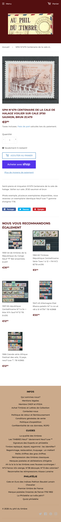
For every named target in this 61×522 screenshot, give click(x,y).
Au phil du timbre (18, 508)
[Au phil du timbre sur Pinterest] (50, 514)
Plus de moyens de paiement (19, 172)
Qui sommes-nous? (30, 397)
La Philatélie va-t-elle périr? (30, 495)
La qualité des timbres (30, 436)
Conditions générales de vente (31, 418)
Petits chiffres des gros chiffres (30, 453)
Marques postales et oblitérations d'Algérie (30, 461)
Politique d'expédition (30, 422)
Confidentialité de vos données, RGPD (30, 425)
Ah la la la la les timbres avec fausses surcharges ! (30, 464)
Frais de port (24, 126)
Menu (9, 4)
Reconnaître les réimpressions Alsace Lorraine (30, 471)
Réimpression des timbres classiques (30, 457)
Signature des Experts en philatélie (30, 443)
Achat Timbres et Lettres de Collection (30, 408)
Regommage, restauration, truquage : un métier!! (30, 450)
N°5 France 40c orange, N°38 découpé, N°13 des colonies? (30, 468)
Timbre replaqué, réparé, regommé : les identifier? (30, 446)
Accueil (5, 47)
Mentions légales (30, 400)
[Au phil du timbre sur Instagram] (55, 514)
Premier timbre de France (30, 488)
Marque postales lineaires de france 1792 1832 (30, 492)
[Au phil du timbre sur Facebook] (45, 514)
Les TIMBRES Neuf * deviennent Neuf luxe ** (30, 439)
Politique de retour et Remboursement (30, 415)
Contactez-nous (30, 411)
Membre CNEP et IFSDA (30, 404)
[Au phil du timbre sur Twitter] (40, 514)
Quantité (7, 134)
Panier (55, 4)
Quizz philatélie (30, 499)
